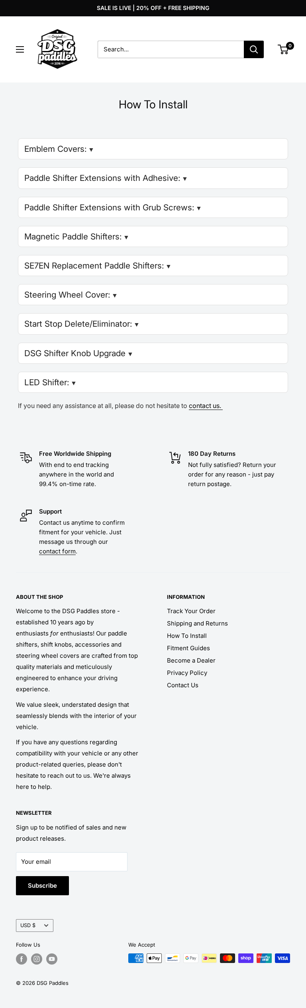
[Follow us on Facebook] (21, 959)
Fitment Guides (188, 648)
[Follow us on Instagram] (36, 959)
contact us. (206, 406)
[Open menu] (20, 49)
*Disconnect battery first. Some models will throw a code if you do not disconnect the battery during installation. (151, 326)
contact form (57, 551)
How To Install (187, 635)
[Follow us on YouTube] (51, 959)
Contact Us (182, 685)
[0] (283, 49)
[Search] (254, 49)
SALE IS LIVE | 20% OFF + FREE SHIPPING (153, 7)
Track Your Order (191, 611)
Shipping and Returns (197, 623)
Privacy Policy (187, 673)
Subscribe (42, 885)
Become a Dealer (191, 660)
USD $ (27, 925)
